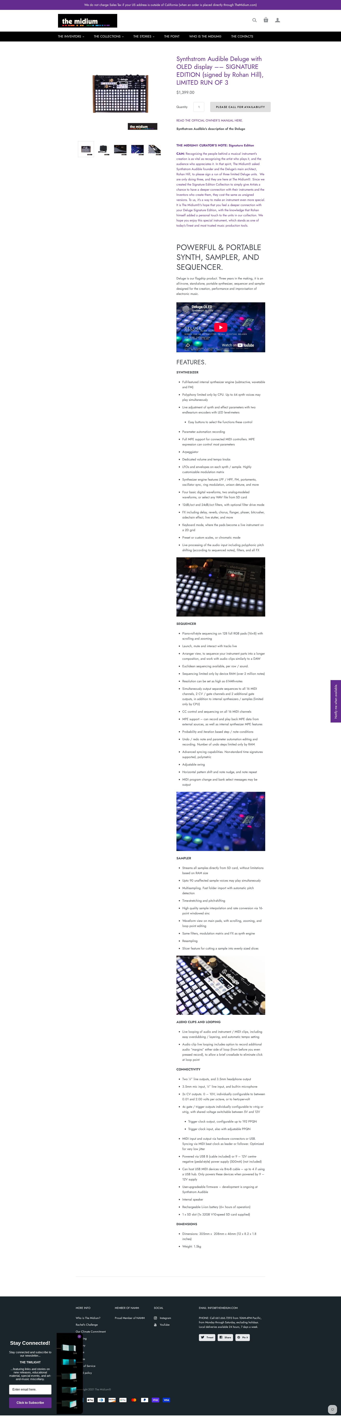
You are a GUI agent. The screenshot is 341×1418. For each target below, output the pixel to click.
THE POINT (171, 36)
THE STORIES (142, 36)
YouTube (165, 1325)
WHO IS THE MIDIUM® (205, 36)
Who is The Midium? (88, 1318)
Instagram (165, 1318)
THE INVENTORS (69, 36)
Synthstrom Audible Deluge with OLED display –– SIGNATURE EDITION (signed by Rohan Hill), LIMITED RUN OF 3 (220, 70)
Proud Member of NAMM (130, 1318)
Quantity (181, 107)
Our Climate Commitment (91, 1332)
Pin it (245, 1337)
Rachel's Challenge (87, 1325)
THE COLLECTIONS (107, 36)
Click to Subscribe (30, 1402)
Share (227, 1337)
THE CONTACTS (242, 36)
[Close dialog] (79, 1336)
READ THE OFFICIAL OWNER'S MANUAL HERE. (209, 120)
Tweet (209, 1337)
